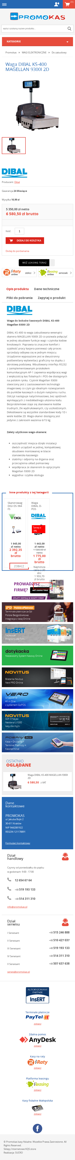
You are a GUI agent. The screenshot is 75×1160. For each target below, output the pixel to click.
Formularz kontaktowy (17, 843)
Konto (57, 4)
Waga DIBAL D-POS (36, 506)
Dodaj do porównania (17, 251)
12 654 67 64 (23, 880)
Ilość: (8, 231)
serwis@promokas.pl (18, 971)
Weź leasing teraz (34, 262)
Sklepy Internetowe (14, 1149)
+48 (25, 889)
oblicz (28, 273)
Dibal (17, 182)
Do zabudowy (59, 52)
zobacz (19, 566)
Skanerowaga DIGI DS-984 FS (16, 506)
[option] (37, 105)
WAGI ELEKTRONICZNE (34, 52)
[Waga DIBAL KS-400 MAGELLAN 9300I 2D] (37, 105)
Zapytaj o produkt (52, 298)
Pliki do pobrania (19, 298)
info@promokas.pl (17, 906)
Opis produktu (17, 289)
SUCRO (19, 1152)
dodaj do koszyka (29, 240)
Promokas (37, 16)
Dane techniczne (46, 289)
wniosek (63, 273)
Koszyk (72, 1)
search (69, 28)
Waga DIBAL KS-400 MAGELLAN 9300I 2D (48, 776)
